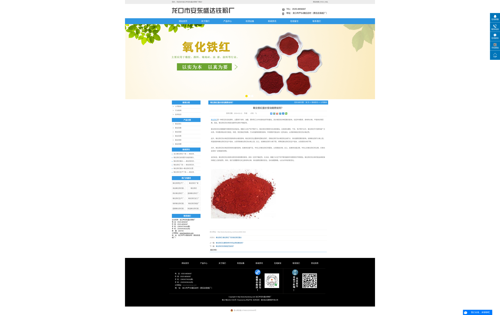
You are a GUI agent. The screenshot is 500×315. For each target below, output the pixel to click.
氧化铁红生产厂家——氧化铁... (184, 172)
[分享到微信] (286, 113)
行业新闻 (178, 110)
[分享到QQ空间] (274, 113)
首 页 (307, 102)
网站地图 (316, 2)
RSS (322, 2)
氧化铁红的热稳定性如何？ (225, 246)
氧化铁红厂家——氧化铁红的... (184, 165)
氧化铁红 (178, 124)
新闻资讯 (272, 21)
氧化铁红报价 (237, 237)
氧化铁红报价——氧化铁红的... (184, 161)
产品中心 (227, 21)
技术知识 (178, 114)
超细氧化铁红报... (179, 209)
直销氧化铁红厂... (194, 193)
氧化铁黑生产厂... (179, 183)
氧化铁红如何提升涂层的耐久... (184, 157)
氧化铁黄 (178, 128)
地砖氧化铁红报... (179, 203)
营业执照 (314, 263)
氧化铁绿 (178, 132)
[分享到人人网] (283, 113)
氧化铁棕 (178, 140)
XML (326, 2)
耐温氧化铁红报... (194, 209)
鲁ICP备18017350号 (229, 300)
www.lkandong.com (189, 285)
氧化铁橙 (178, 144)
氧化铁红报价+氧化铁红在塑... (184, 168)
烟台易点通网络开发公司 (269, 300)
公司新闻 (178, 106)
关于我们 (205, 21)
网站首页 (183, 21)
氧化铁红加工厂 (193, 198)
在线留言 (294, 21)
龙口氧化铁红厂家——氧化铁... (184, 154)
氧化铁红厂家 (193, 183)
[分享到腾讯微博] (280, 113)
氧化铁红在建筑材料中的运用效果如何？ (230, 243)
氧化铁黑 (178, 136)
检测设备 (250, 21)
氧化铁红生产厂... (179, 198)
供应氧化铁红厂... (179, 193)
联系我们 (316, 21)
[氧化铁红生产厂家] (250, 61)
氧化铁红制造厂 (193, 203)
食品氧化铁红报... (179, 188)
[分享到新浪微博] (277, 113)
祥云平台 (249, 300)
